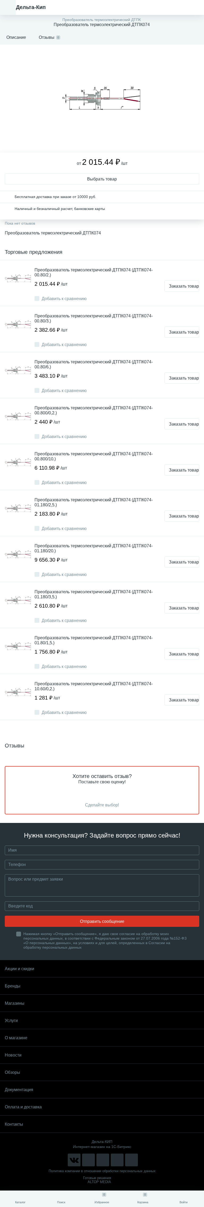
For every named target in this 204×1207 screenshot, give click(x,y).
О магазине (16, 1038)
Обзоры (12, 1072)
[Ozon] (131, 1160)
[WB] (117, 1160)
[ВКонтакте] (74, 1160)
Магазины (14, 1003)
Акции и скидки (19, 968)
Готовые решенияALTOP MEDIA (97, 1180)
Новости (13, 1055)
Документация (19, 1089)
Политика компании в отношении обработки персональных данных (102, 1171)
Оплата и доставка (23, 1107)
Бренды (12, 986)
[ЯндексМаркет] (102, 1160)
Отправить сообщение (102, 921)
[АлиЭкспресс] (88, 1160)
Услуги (11, 1020)
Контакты (14, 1124)
